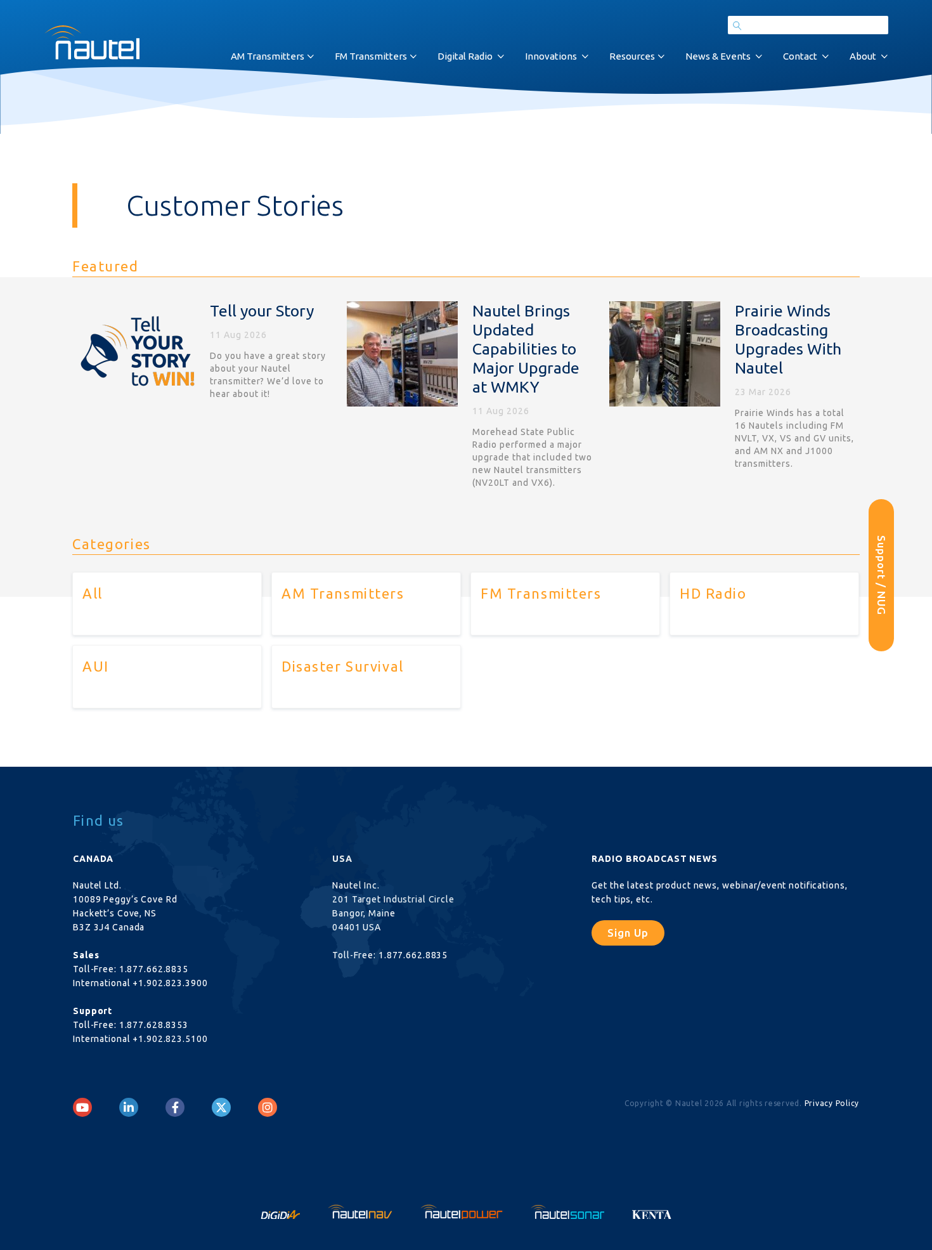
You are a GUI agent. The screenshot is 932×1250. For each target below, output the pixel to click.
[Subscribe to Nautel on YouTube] (82, 1107)
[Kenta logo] (652, 1210)
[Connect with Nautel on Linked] (129, 1107)
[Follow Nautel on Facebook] (175, 1107)
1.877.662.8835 (153, 969)
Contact (800, 56)
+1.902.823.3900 (170, 983)
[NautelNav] (361, 1210)
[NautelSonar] (568, 1210)
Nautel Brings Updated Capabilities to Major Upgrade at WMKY (525, 349)
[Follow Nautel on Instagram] (267, 1107)
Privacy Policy (832, 1103)
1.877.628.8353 (153, 1025)
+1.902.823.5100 (170, 1039)
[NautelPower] (463, 1210)
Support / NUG (882, 575)
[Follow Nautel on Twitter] (221, 1107)
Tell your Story (262, 311)
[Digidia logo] (281, 1210)
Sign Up (628, 933)
